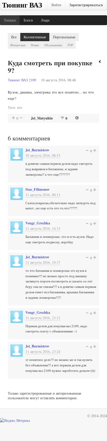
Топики (10, 20)
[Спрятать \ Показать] (100, 61)
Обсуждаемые (53, 45)
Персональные (64, 36)
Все (14, 36)
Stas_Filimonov (37, 189)
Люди (45, 20)
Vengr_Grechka (37, 223)
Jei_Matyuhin (42, 118)
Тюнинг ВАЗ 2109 (22, 79)
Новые (35, 45)
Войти (56, 4)
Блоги (28, 20)
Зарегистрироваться (86, 5)
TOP (70, 45)
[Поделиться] (77, 117)
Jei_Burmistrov (37, 150)
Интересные (17, 45)
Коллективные (35, 36)
